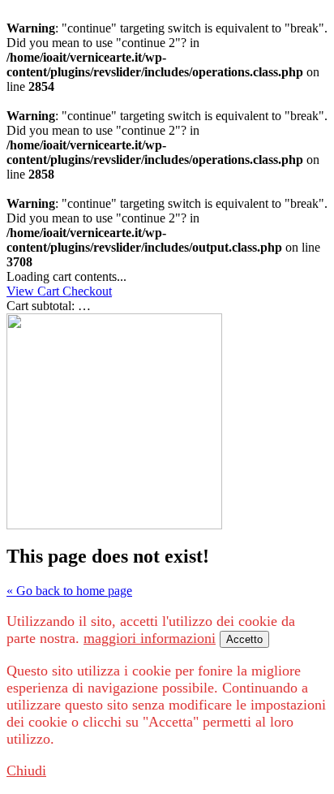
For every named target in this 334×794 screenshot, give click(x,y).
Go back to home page (69, 591)
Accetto (244, 639)
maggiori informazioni (150, 638)
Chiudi (26, 770)
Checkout (87, 291)
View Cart (34, 291)
